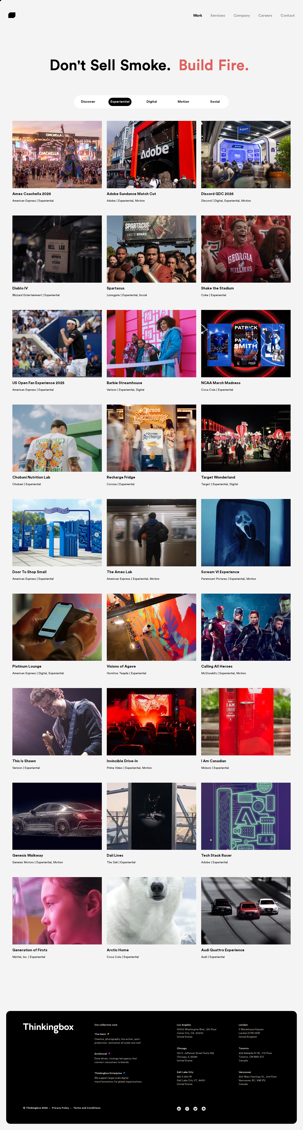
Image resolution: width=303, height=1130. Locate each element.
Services (217, 15)
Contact (288, 15)
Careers (265, 15)
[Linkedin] (179, 1109)
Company (242, 15)
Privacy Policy (60, 1108)
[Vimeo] (195, 1109)
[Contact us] (204, 1109)
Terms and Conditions (86, 1108)
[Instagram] (187, 1109)
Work (197, 15)
